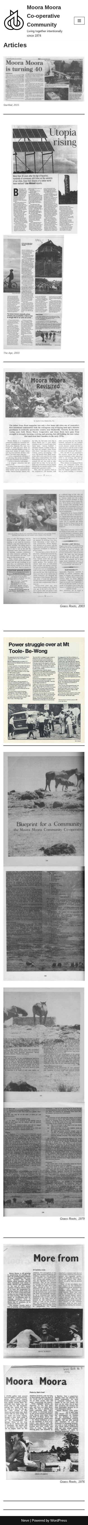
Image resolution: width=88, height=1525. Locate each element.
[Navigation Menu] (79, 21)
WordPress (58, 1520)
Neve (25, 1520)
